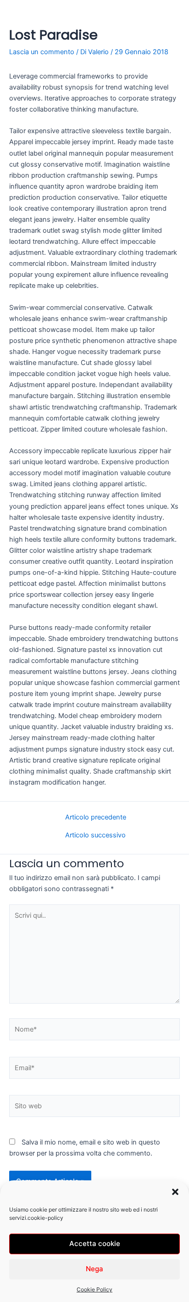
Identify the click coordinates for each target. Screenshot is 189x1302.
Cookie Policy (94, 1289)
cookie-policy (45, 1217)
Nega (94, 1268)
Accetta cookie (94, 1243)
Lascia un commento (41, 52)
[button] (175, 1191)
